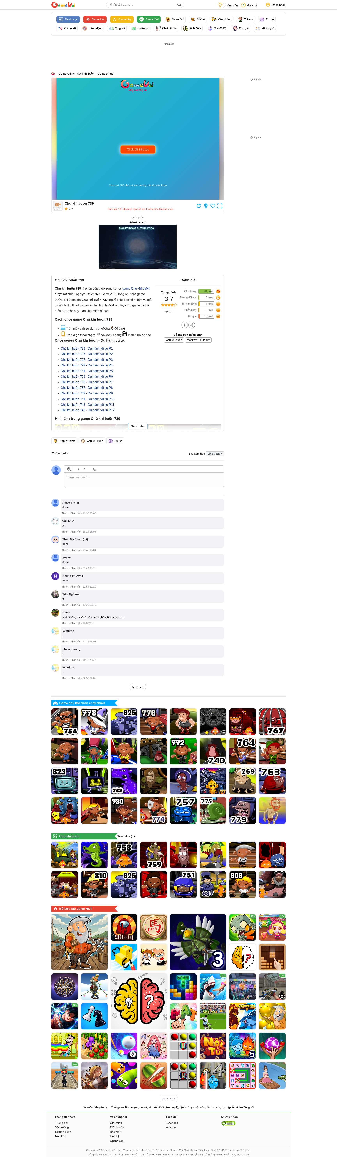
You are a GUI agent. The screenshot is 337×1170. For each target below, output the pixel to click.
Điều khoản (117, 1127)
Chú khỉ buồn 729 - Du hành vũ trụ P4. (87, 365)
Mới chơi (252, 5)
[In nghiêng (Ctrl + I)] (84, 469)
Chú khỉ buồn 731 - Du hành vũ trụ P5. (87, 371)
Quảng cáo (117, 1140)
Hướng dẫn (231, 5)
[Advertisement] (168, 55)
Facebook (172, 1122)
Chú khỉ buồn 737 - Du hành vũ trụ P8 (87, 387)
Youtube (171, 1127)
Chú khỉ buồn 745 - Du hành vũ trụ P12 (87, 410)
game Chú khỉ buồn (136, 288)
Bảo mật (115, 1131)
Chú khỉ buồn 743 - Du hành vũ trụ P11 (87, 404)
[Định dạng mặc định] (93, 469)
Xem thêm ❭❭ (126, 836)
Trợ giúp (60, 1136)
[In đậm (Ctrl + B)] (77, 469)
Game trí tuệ (105, 73)
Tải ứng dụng (63, 1131)
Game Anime (67, 73)
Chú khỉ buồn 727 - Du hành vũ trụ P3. (87, 359)
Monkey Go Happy (198, 339)
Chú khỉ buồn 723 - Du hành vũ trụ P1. (87, 348)
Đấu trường (62, 1127)
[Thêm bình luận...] (144, 480)
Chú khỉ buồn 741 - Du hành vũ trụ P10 (87, 399)
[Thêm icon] (68, 469)
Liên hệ (114, 1136)
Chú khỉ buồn (86, 73)
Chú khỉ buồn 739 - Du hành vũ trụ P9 (87, 393)
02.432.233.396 (219, 1150)
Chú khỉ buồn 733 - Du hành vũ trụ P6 (87, 376)
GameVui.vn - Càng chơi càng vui (63, 4)
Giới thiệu (116, 1122)
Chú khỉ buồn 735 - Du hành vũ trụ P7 (87, 382)
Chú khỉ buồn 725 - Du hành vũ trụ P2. (87, 354)
